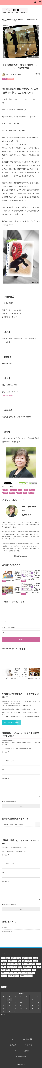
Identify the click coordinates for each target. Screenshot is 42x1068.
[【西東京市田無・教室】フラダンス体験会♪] (7, 592)
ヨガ (23, 969)
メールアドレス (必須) (8, 761)
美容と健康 (10, 78)
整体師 (9, 964)
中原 (3, 969)
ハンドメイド (15, 972)
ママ (34, 969)
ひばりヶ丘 (29, 975)
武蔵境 (35, 961)
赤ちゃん (18, 958)
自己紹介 (4, 927)
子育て (3, 966)
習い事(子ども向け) (21, 1057)
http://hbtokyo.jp (7, 395)
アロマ (22, 975)
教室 (14, 964)
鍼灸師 (8, 958)
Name (3, 622)
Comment (4, 607)
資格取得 (26, 1051)
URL (3, 632)
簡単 (15, 961)
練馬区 (10, 961)
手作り (19, 964)
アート (17, 975)
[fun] (15, 12)
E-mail (3, 627)
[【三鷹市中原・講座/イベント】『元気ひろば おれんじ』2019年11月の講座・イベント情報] (27, 576)
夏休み (14, 966)
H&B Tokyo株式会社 (22, 556)
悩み (24, 964)
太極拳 (5, 492)
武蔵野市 (29, 961)
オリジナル (32, 972)
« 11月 (3, 1014)
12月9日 (6, 490)
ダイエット (13, 490)
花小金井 (4, 961)
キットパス (24, 972)
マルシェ (28, 969)
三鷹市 (8, 969)
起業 (13, 958)
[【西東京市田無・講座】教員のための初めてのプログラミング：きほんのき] (7, 577)
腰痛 (25, 492)
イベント (11, 975)
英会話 (35, 958)
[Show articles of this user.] (11, 511)
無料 (24, 961)
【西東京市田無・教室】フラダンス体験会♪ (17, 591)
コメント (6, 487)
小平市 (33, 964)
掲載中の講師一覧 (7, 931)
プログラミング (6, 972)
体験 (20, 490)
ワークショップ (16, 969)
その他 (4, 78)
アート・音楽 (28, 1045)
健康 (30, 966)
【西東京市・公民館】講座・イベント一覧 (14, 824)
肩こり (19, 492)
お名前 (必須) (5, 752)
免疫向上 (32, 490)
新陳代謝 (12, 492)
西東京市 (31, 492)
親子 (24, 958)
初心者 (25, 966)
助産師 (20, 966)
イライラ (4, 975)
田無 (19, 961)
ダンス (4, 594)
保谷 (26, 490)
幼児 (28, 964)
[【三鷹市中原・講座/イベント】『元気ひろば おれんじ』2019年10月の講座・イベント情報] (27, 589)
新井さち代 (9, 74)
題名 (3, 769)
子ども (9, 966)
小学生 (38, 964)
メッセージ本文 (6, 778)
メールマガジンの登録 (12, 722)
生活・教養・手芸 (27, 1039)
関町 (3, 958)
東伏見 (3, 964)
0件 (15, 74)
